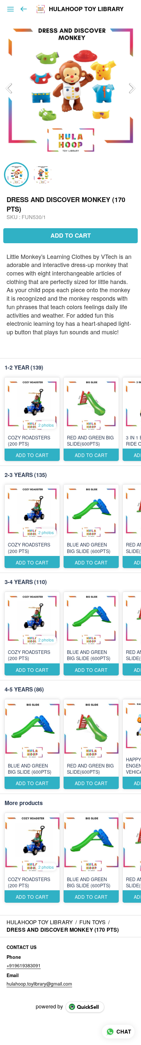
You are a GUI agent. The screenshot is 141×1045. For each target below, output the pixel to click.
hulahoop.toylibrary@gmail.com (39, 983)
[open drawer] (10, 9)
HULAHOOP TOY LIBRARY (86, 9)
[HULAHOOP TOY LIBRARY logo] (41, 9)
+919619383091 (24, 965)
